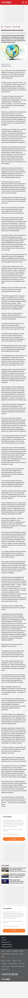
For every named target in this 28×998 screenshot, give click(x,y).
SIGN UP (14, 839)
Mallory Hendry (6, 64)
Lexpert (3, 937)
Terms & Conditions (5, 966)
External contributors (5, 953)
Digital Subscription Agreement (17, 966)
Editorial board (15, 953)
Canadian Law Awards (6, 946)
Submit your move (5, 969)
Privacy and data (16, 26)
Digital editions (15, 951)
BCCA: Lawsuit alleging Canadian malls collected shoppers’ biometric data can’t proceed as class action (18, 869)
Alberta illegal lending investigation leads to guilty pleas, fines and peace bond (17, 881)
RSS (2, 956)
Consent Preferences (13, 963)
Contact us (14, 960)
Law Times (4, 939)
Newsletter (8, 951)
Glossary (3, 951)
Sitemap (21, 953)
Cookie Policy (4, 963)
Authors (22, 951)
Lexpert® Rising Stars (6, 944)
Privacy (19, 960)
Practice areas (7, 26)
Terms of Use (22, 963)
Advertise (3, 960)
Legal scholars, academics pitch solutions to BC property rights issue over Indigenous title (17, 875)
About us (9, 960)
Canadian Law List (5, 942)
